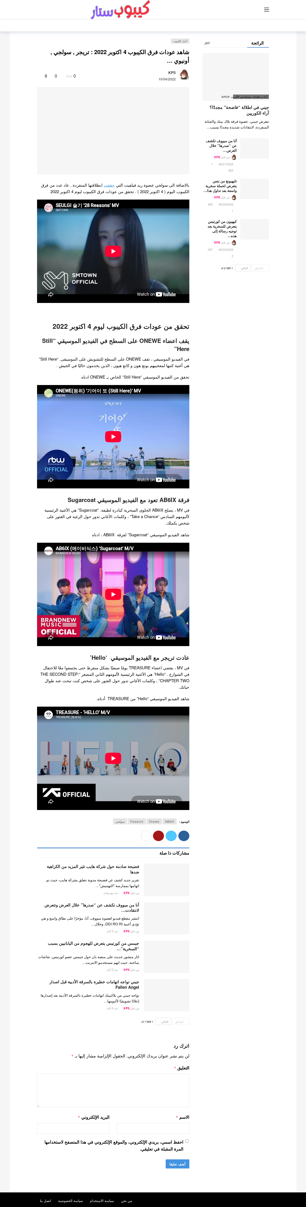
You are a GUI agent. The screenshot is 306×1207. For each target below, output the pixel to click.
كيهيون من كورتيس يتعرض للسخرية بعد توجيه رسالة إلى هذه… (222, 228)
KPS (172, 72)
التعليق (181, 1068)
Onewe (154, 821)
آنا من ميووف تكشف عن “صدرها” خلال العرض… (221, 145)
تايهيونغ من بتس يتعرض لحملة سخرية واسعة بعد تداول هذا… (220, 185)
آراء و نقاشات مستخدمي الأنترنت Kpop (250, 97)
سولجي (120, 821)
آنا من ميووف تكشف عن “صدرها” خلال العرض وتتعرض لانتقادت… (91, 907)
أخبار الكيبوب (180, 41)
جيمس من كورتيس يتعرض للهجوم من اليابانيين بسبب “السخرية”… (93, 945)
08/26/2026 (226, 204)
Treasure (136, 821)
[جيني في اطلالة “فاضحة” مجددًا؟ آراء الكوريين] (235, 77)
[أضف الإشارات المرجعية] (39, 76)
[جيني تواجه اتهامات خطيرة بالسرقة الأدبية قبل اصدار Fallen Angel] (166, 995)
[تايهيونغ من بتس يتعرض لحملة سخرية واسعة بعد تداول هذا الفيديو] (254, 189)
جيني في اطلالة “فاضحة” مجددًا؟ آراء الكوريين (239, 110)
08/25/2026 (226, 249)
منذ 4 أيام (112, 1008)
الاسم (182, 1117)
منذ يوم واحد (111, 893)
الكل (207, 43)
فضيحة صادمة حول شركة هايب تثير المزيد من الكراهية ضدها (93, 869)
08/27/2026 (226, 164)
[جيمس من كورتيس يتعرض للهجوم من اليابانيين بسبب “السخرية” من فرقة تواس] (166, 956)
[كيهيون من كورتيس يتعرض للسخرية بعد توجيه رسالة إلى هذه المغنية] (254, 229)
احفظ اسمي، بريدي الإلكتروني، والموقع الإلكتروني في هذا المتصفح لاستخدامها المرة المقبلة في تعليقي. (113, 1145)
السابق (179, 1021)
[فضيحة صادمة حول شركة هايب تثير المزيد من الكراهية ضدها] (166, 880)
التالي (164, 1021)
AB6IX (169, 821)
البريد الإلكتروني (93, 1117)
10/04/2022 (167, 79)
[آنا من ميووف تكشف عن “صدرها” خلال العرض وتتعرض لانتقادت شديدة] (166, 918)
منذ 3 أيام (112, 931)
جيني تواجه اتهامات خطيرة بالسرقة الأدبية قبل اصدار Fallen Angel (94, 984)
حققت (109, 185)
